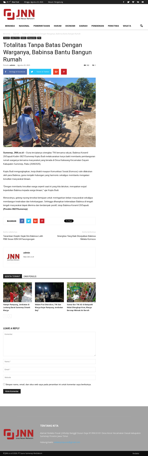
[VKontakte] (138, 2)
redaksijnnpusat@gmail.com (67, 442)
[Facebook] (123, 2)
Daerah (83, 25)
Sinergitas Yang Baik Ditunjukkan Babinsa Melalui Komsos (76, 237)
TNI (39, 38)
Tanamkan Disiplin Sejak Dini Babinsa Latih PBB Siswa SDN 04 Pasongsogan (23, 237)
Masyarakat (32, 38)
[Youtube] (142, 2)
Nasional (24, 25)
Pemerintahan (42, 25)
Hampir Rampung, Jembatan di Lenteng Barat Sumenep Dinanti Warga (16, 307)
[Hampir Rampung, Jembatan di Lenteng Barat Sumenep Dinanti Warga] (17, 292)
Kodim (23, 38)
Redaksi (136, 453)
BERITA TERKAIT (12, 276)
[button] (141, 25)
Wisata (127, 25)
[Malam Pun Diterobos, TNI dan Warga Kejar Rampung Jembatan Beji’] (49, 292)
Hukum (57, 25)
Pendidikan (97, 25)
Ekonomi (70, 25)
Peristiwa (113, 25)
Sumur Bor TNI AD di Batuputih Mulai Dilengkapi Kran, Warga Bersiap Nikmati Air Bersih (80, 307)
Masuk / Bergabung (55, 2)
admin (12, 65)
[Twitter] (128, 2)
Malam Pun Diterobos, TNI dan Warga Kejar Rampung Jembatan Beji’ (49, 307)
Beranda (10, 25)
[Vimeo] (133, 2)
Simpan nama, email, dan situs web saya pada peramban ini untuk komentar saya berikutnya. (48, 384)
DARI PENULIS (30, 276)
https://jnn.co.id (28, 257)
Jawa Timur (15, 38)
